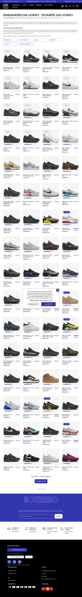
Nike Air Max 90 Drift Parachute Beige (9, 175)
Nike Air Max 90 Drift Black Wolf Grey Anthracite (28, 69)
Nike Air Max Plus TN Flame (67, 175)
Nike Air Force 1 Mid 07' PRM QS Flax (48, 388)
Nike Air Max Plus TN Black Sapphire (28, 309)
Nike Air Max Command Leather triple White (8, 95)
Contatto (44, 573)
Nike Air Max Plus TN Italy (28, 202)
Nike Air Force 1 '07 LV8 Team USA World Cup (67, 95)
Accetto (48, 304)
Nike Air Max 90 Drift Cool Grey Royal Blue (48, 69)
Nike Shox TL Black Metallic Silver (8, 388)
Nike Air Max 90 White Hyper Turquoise (66, 149)
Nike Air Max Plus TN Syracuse (67, 282)
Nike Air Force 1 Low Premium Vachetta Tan (66, 310)
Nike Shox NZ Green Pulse (28, 95)
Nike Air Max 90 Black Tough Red (47, 95)
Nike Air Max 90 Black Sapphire (27, 282)
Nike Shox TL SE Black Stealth (8, 309)
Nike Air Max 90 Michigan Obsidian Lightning (67, 389)
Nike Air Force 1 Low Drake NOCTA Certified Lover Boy (48, 468)
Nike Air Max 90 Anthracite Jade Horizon (8, 283)
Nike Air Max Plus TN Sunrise (47, 415)
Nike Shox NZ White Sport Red (66, 229)
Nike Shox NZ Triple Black (28, 148)
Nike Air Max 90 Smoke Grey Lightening (47, 229)
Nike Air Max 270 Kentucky (8, 415)
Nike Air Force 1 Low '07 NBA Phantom (28, 336)
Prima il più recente (26, 44)
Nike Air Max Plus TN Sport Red (66, 441)
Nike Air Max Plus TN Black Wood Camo (47, 176)
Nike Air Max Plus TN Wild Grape (28, 415)
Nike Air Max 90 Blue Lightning (67, 202)
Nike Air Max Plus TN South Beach (28, 441)
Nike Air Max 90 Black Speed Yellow (28, 229)
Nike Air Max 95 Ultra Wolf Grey (8, 256)
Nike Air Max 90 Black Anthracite (66, 256)
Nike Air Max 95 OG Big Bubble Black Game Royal (9, 362)
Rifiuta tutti (33, 304)
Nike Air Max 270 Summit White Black (48, 148)
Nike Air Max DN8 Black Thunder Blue (8, 68)
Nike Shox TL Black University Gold (67, 361)
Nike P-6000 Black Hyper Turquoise (8, 122)
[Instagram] (14, 562)
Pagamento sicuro (12, 570)
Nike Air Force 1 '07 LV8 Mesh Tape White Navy (47, 203)
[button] (70, 6)
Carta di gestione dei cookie (48, 579)
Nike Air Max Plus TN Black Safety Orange (48, 336)
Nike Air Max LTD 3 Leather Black (67, 68)
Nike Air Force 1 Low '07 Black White (9, 441)
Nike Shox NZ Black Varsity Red (9, 467)
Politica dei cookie (34, 300)
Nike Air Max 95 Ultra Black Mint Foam (27, 362)
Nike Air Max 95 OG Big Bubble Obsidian (9, 336)
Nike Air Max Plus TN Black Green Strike (47, 441)
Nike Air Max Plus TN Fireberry (67, 467)
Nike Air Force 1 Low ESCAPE (28, 388)
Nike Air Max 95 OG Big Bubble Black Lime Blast (48, 122)
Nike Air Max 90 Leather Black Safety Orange (8, 229)
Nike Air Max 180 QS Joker (28, 467)
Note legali (44, 576)
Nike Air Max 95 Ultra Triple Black (47, 361)
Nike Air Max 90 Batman (8, 148)
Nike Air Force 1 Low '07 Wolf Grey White (28, 175)
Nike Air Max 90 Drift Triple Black (47, 309)
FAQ (9, 577)
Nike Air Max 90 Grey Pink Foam (67, 122)
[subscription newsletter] (66, 6)
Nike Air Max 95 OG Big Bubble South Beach (28, 122)
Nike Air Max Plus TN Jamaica (66, 336)
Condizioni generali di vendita (49, 570)
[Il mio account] (73, 6)
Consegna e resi (12, 573)
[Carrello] (77, 6)
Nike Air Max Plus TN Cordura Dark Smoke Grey (48, 283)
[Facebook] (9, 562)
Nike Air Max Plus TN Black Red (66, 415)
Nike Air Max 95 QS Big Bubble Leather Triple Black (9, 203)
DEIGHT (27, 565)
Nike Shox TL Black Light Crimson (47, 256)
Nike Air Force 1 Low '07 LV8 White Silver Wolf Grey (28, 256)
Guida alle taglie (12, 580)
